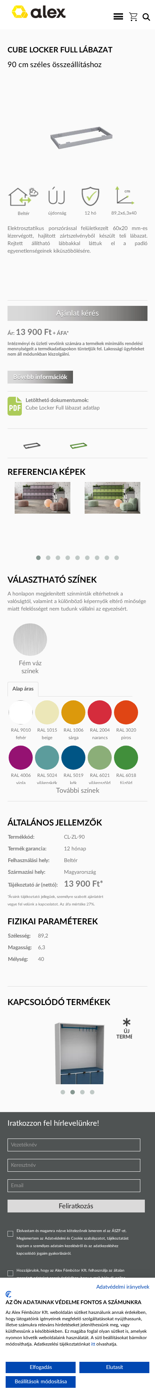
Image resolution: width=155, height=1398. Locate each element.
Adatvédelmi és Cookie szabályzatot (75, 1238)
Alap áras (22, 689)
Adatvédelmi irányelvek (122, 1287)
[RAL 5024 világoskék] (47, 756)
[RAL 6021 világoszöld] (100, 756)
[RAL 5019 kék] (73, 756)
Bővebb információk (40, 377)
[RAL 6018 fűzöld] (126, 756)
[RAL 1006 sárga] (73, 711)
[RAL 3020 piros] (126, 711)
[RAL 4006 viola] (21, 756)
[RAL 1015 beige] (47, 711)
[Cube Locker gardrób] (77, 1057)
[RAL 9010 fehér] (21, 711)
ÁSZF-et (119, 1231)
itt (93, 1344)
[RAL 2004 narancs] (100, 711)
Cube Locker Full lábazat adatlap (63, 408)
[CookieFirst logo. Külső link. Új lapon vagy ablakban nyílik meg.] (8, 1294)
